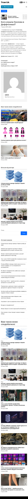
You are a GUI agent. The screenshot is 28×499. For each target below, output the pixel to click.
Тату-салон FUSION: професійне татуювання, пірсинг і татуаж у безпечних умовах (14, 259)
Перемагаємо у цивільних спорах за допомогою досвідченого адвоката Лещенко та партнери (12, 286)
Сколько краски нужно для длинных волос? (13, 140)
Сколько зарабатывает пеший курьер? (12, 122)
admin (9, 27)
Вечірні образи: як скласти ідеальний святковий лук (13, 308)
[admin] (14, 82)
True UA (5, 2)
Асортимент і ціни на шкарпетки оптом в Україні (12, 301)
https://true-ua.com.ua (9, 97)
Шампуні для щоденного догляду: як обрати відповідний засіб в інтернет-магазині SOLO (14, 203)
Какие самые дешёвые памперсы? (11, 158)
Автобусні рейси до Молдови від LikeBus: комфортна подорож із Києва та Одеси (13, 292)
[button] (24, 16)
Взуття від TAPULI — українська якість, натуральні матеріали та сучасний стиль (13, 281)
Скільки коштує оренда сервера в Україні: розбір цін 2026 (13, 184)
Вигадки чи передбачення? (7, 305)
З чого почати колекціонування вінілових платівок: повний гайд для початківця (13, 276)
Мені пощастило (8, 7)
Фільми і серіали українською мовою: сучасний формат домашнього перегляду (14, 18)
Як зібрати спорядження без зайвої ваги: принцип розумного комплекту (12, 448)
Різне (2, 341)
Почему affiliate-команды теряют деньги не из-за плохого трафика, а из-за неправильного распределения (13, 265)
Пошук (2, 230)
